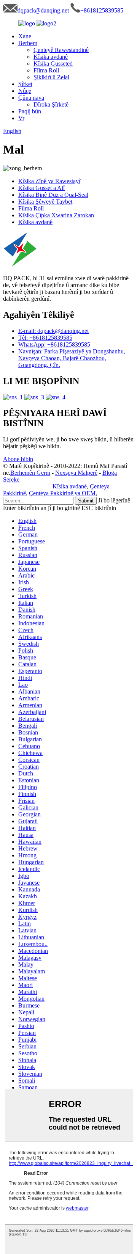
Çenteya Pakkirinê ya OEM (62, 493)
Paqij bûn (29, 111)
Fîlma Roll (46, 70)
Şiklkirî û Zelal (51, 77)
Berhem (27, 43)
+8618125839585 (101, 10)
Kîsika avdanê (50, 56)
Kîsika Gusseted (53, 63)
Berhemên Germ (30, 472)
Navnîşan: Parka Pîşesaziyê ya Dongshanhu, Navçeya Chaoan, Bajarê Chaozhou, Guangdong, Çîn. (71, 358)
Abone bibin (18, 459)
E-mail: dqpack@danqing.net (53, 331)
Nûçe (24, 91)
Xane (24, 36)
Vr (21, 118)
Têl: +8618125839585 (45, 337)
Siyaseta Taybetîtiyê (27, 486)
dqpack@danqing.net (43, 10)
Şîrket (25, 84)
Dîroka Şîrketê (50, 104)
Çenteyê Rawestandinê (61, 50)
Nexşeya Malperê (76, 472)
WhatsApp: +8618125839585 (54, 344)
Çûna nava (31, 97)
